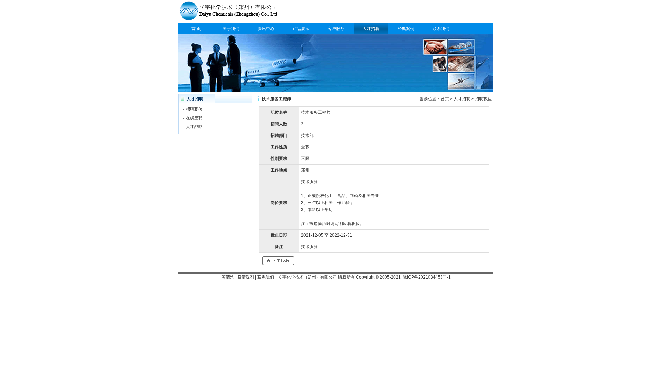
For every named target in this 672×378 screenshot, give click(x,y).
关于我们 (231, 28)
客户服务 (336, 28)
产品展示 (301, 28)
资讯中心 (266, 28)
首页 (445, 99)
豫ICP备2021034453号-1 (427, 277)
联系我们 (441, 28)
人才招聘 (371, 28)
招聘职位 (194, 109)
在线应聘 (194, 117)
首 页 (196, 28)
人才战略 (194, 126)
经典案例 (406, 28)
